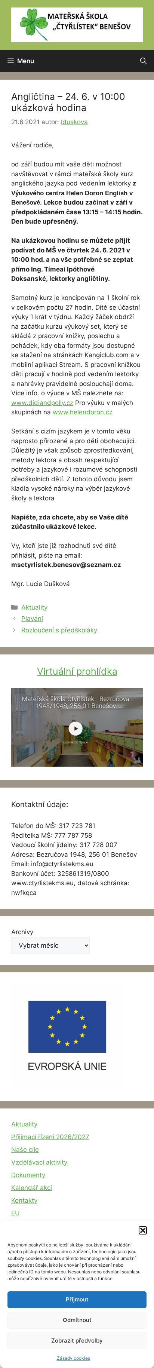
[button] (143, 1230)
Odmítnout (77, 1319)
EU (15, 1213)
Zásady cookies (73, 1358)
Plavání (32, 618)
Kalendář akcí (31, 1187)
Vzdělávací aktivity (39, 1162)
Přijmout (77, 1299)
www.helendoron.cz (83, 412)
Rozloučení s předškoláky (59, 630)
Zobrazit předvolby (77, 1340)
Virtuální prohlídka (77, 671)
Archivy (22, 932)
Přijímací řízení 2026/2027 (50, 1137)
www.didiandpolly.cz (42, 403)
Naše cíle (25, 1149)
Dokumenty (28, 1175)
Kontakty (24, 1200)
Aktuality (34, 607)
